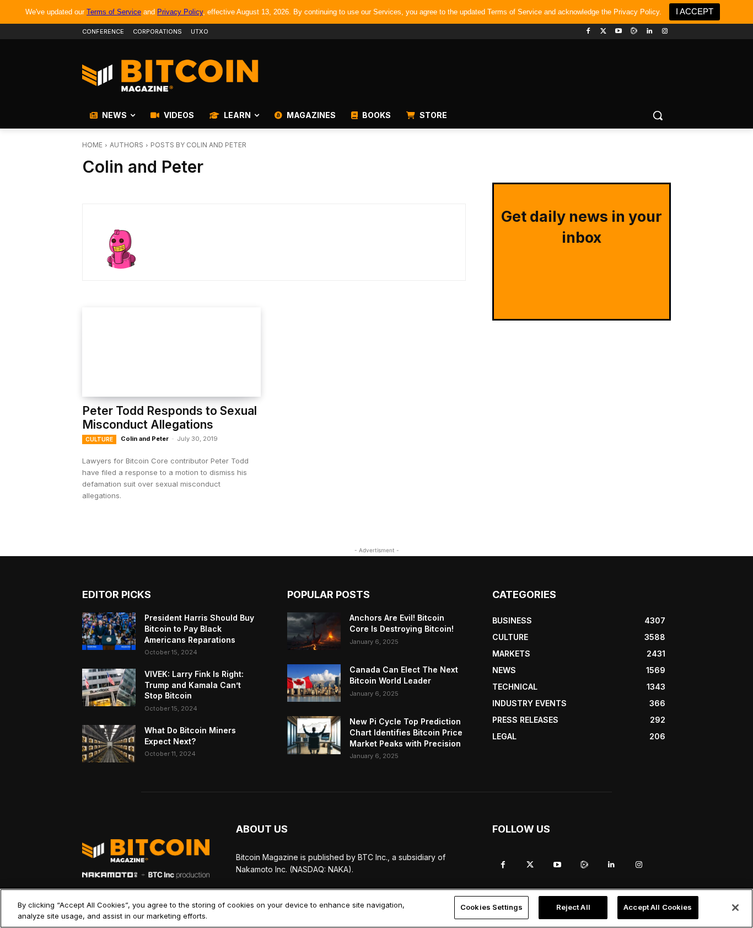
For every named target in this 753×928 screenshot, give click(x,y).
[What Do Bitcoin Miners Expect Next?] (109, 743)
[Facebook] (588, 31)
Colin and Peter (145, 438)
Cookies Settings (491, 907)
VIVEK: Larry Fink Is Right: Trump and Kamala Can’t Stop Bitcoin (194, 684)
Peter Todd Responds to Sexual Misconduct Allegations (169, 417)
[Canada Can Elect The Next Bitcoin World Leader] (314, 683)
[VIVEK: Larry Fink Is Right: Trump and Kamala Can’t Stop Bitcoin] (109, 687)
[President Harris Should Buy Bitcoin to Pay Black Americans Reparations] (109, 631)
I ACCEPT (694, 11)
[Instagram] (664, 31)
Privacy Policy (180, 12)
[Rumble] (634, 31)
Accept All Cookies (657, 907)
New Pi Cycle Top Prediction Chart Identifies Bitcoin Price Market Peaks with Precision (405, 732)
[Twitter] (603, 31)
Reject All (573, 907)
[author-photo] (128, 242)
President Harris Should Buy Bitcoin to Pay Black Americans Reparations (199, 628)
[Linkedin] (649, 31)
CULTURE (99, 439)
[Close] (735, 907)
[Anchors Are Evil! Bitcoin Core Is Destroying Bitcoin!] (314, 631)
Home (92, 145)
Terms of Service (114, 12)
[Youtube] (618, 31)
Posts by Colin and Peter (198, 145)
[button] (657, 115)
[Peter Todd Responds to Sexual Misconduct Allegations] (171, 352)
